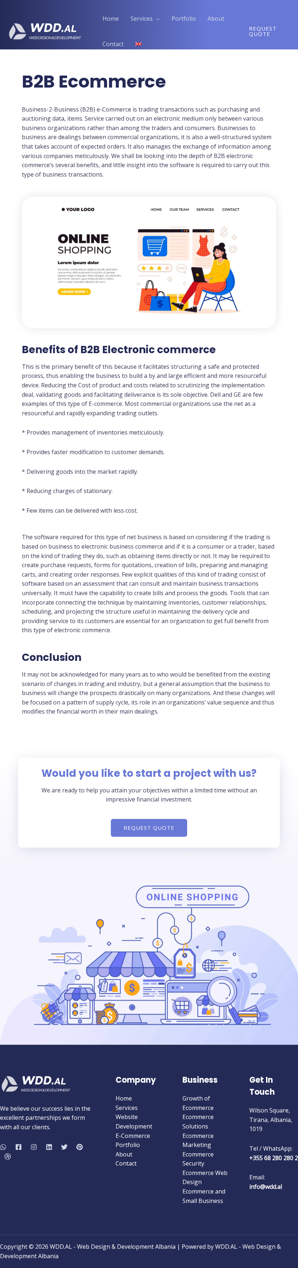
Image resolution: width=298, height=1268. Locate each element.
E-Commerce (133, 1136)
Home (124, 1098)
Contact (126, 1163)
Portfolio (128, 1145)
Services (127, 1108)
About (124, 1154)
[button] (149, 828)
